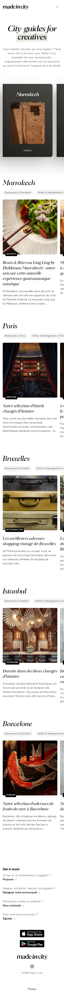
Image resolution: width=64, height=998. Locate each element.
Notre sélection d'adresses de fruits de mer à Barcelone (28, 806)
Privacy (32, 989)
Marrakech (27, 94)
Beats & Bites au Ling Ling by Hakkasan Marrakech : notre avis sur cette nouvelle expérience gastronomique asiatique (29, 273)
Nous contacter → (14, 905)
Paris (10, 325)
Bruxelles (16, 458)
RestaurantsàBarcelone (18, 733)
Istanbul (14, 590)
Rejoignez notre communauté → (21, 892)
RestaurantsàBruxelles (17, 468)
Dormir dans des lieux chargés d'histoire (30, 673)
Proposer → (10, 879)
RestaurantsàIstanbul (16, 601)
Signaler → (9, 918)
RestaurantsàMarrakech (18, 192)
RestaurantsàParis (15, 336)
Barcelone (17, 723)
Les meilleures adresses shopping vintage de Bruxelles (29, 540)
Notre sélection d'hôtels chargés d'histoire (23, 408)
